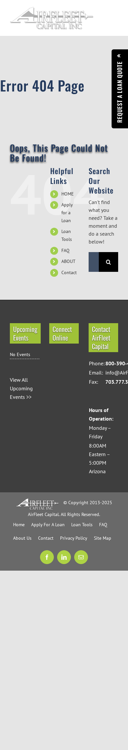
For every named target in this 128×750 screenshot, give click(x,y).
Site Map (102, 538)
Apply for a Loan (67, 212)
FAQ (65, 250)
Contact (69, 272)
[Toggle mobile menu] (114, 15)
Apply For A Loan (48, 525)
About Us (22, 538)
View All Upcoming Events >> (21, 388)
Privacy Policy (73, 538)
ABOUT (68, 261)
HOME (67, 194)
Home (19, 525)
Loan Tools (82, 525)
